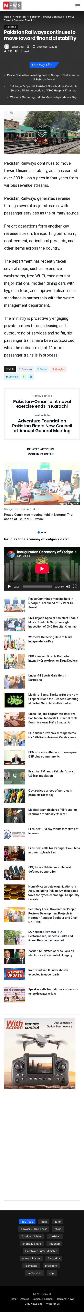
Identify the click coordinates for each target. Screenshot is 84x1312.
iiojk (51, 1273)
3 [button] (45, 532)
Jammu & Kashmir (43, 1298)
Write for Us (53, 1303)
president (51, 1265)
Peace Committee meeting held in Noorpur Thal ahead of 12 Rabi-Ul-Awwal (43, 77)
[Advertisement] (42, 1146)
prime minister (31, 1258)
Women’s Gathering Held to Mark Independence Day (43, 97)
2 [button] (42, 532)
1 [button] (39, 532)
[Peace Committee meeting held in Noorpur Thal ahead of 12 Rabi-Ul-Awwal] (42, 483)
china (58, 1229)
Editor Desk (17, 46)
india (44, 1221)
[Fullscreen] (75, 586)
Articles (24, 1298)
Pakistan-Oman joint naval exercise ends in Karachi (42, 402)
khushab (54, 1243)
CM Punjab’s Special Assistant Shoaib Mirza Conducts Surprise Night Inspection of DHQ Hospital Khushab (43, 88)
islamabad (31, 1265)
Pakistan (20, 16)
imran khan (35, 1273)
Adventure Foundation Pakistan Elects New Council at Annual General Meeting (42, 423)
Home (7, 16)
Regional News (65, 1298)
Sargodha (54, 1258)
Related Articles (40, 449)
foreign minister (32, 1236)
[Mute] (68, 586)
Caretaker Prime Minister (41, 1251)
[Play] (9, 586)
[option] (42, 491)
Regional (73, 503)
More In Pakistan (41, 454)
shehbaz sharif (31, 1243)
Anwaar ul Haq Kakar (34, 1229)
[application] (42, 569)
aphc (57, 1221)
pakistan (55, 1236)
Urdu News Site (33, 1303)
